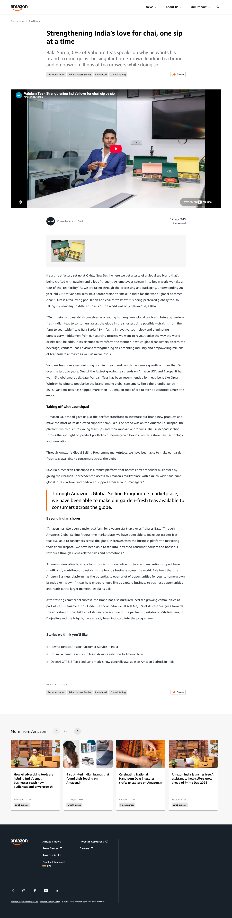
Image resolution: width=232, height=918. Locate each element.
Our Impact (199, 7)
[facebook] (37, 890)
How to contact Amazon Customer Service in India (84, 646)
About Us (172, 7)
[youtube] (48, 890)
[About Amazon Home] (19, 842)
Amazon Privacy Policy (50, 901)
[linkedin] (59, 890)
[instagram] (26, 890)
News (149, 7)
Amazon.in (49, 855)
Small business (35, 21)
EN (49, 866)
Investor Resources (92, 841)
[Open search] (218, 6)
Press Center (50, 848)
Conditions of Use (30, 901)
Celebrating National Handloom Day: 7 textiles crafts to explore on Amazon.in (140, 778)
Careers (84, 848)
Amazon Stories (56, 74)
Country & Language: (53, 862)
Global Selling (118, 74)
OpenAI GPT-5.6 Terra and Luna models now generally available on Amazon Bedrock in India (112, 661)
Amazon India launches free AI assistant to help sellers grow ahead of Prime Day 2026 (193, 778)
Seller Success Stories (80, 74)
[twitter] (15, 890)
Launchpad (101, 74)
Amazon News (17, 21)
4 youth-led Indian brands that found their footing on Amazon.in (87, 778)
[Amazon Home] (19, 8)
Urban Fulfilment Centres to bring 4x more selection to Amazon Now (96, 654)
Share (180, 74)
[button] (156, 7)
